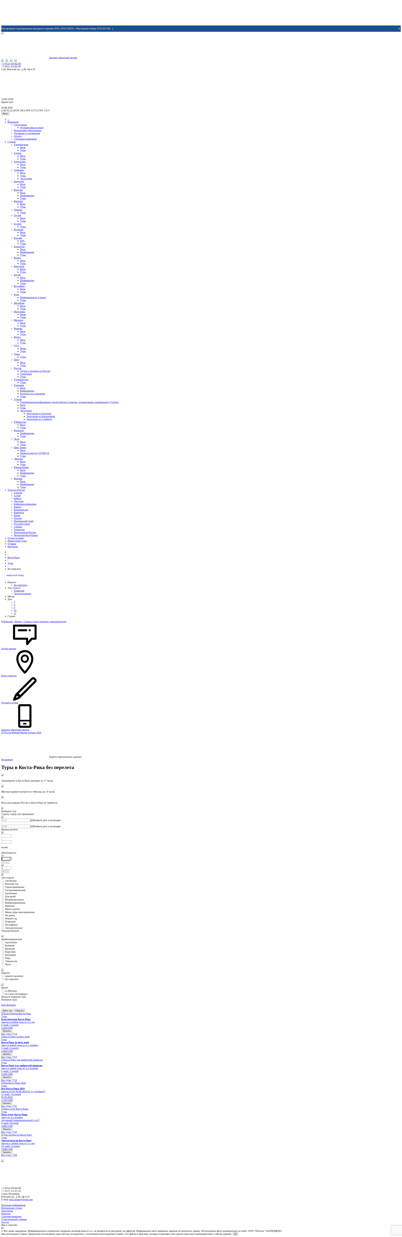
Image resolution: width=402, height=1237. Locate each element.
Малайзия (19, 303)
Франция (19, 430)
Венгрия (18, 190)
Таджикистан (21, 379)
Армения (19, 170)
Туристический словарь (14, 1219)
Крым (17, 515)
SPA (22, 241)
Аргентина (20, 161)
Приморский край (23, 521)
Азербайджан (21, 144)
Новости (6, 1213)
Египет (18, 224)
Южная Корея (21, 467)
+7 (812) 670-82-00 (11, 63)
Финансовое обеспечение (27, 130)
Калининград (21, 509)
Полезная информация (13, 1205)
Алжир (17, 153)
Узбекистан (20, 422)
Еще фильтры (8, 1005)
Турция (18, 399)
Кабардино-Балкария (25, 504)
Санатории (26, 374)
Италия (18, 238)
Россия (17, 368)
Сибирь (18, 526)
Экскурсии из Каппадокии (40, 416)
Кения (17, 257)
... (8, 119)
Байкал (17, 498)
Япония (18, 478)
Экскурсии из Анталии (38, 413)
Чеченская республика (26, 535)
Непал (17, 337)
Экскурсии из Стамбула (39, 419)
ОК (235, 1234)
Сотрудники (20, 124)
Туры (23, 150)
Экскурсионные (22, 593)
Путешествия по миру (32, 127)
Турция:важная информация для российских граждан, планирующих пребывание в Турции (69, 402)
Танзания (19, 385)
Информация (27, 195)
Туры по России (16, 490)
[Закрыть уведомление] (399, 28)
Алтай (17, 495)
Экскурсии (26, 178)
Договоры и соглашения (27, 133)
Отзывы (12, 543)
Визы (23, 314)
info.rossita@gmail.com (21, 1199)
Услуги (5, 1222)
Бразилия (19, 181)
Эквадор (18, 458)
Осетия (18, 518)
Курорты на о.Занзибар (32, 393)
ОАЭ (16, 345)
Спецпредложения (11, 1216)
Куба (16, 294)
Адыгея (18, 492)
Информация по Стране (33, 297)
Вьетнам (18, 201)
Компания (13, 122)
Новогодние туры (17, 541)
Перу (16, 359)
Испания (18, 229)
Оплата (18, 136)
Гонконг (18, 209)
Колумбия (19, 286)
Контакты (13, 546)
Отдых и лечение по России (35, 371)
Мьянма (18, 328)
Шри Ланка (20, 447)
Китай (17, 274)
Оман (17, 354)
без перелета (20, 585)
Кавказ (17, 507)
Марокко (18, 320)
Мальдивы (19, 311)
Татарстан (19, 529)
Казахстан (19, 246)
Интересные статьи (11, 1208)
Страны (12, 141)
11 (15, 613)
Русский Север (22, 524)
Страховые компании (25, 139)
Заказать (7, 1031)
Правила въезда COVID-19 (34, 453)
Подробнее (7, 759)
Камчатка (19, 512)
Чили (16, 439)
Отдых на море (16, 538)
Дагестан (19, 501)
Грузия (17, 215)
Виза (22, 147)
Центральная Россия (25, 532)
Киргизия (19, 266)
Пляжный (19, 590)
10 (15, 610)
